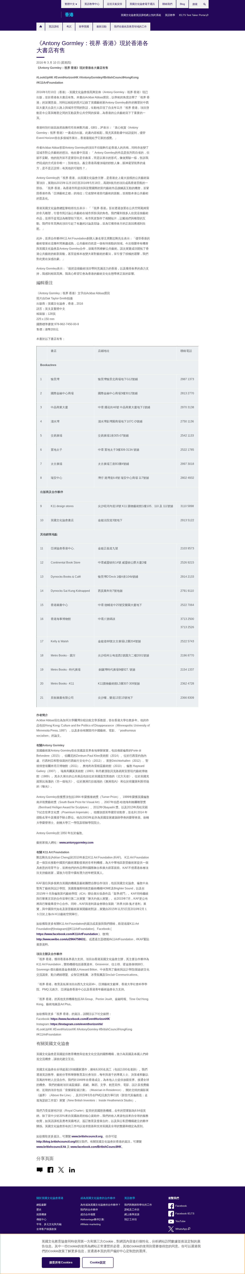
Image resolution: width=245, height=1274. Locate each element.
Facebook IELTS (184, 1213)
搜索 (206, 5)
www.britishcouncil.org (87, 1136)
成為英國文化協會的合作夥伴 (97, 1198)
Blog (182, 4)
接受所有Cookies (60, 1262)
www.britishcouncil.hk (51, 1146)
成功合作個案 (87, 1214)
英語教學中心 (92, 4)
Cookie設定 (98, 1262)
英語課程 (54, 26)
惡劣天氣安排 (114, 4)
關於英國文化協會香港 (49, 1198)
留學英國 (84, 26)
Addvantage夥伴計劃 (92, 1219)
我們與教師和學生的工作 (138, 1204)
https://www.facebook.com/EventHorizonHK (80, 1018)
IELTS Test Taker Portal (192, 15)
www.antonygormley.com (76, 842)
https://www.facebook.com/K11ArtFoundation (67, 934)
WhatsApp (181, 1229)
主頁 (40, 27)
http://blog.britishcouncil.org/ (56, 1141)
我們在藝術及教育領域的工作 (130, 26)
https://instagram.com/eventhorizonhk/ (76, 1024)
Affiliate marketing (90, 1224)
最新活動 (101, 26)
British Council (47, 15)
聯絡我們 (167, 4)
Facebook (181, 1206)
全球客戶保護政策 (46, 1229)
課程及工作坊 (131, 1209)
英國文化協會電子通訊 (142, 4)
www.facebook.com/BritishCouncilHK (95, 1146)
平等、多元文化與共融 (49, 1224)
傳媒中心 (41, 1219)
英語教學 (170, 15)
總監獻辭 (41, 1204)
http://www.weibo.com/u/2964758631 (60, 939)
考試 (68, 26)
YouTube (180, 1221)
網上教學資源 (131, 1214)
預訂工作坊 (130, 1219)
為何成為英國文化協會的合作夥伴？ (100, 1204)
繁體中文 (70, 4)
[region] (122, 1254)
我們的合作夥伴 (89, 1209)
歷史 (38, 1209)
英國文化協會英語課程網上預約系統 (141, 15)
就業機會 (41, 1214)
